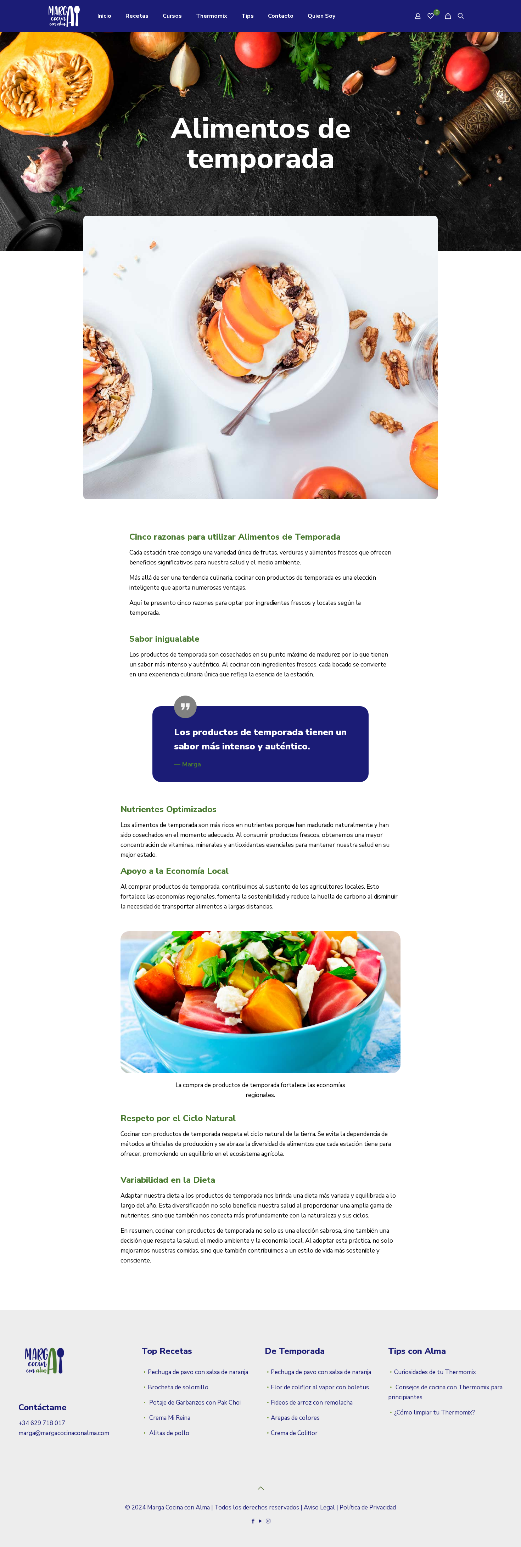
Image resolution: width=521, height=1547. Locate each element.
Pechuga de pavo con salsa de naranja (198, 1372)
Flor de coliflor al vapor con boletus (320, 1387)
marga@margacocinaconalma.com (63, 1433)
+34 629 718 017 (41, 1423)
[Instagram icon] (268, 1521)
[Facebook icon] (253, 1521)
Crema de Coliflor (294, 1433)
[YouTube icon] (260, 1521)
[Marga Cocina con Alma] (64, 16)
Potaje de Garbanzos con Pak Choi (194, 1403)
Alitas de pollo (168, 1433)
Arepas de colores (295, 1418)
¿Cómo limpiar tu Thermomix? (434, 1412)
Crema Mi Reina (169, 1418)
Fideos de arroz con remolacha (312, 1403)
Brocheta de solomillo (178, 1387)
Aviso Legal (319, 1507)
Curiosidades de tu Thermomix (435, 1372)
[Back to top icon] (260, 1488)
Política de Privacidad (368, 1507)
